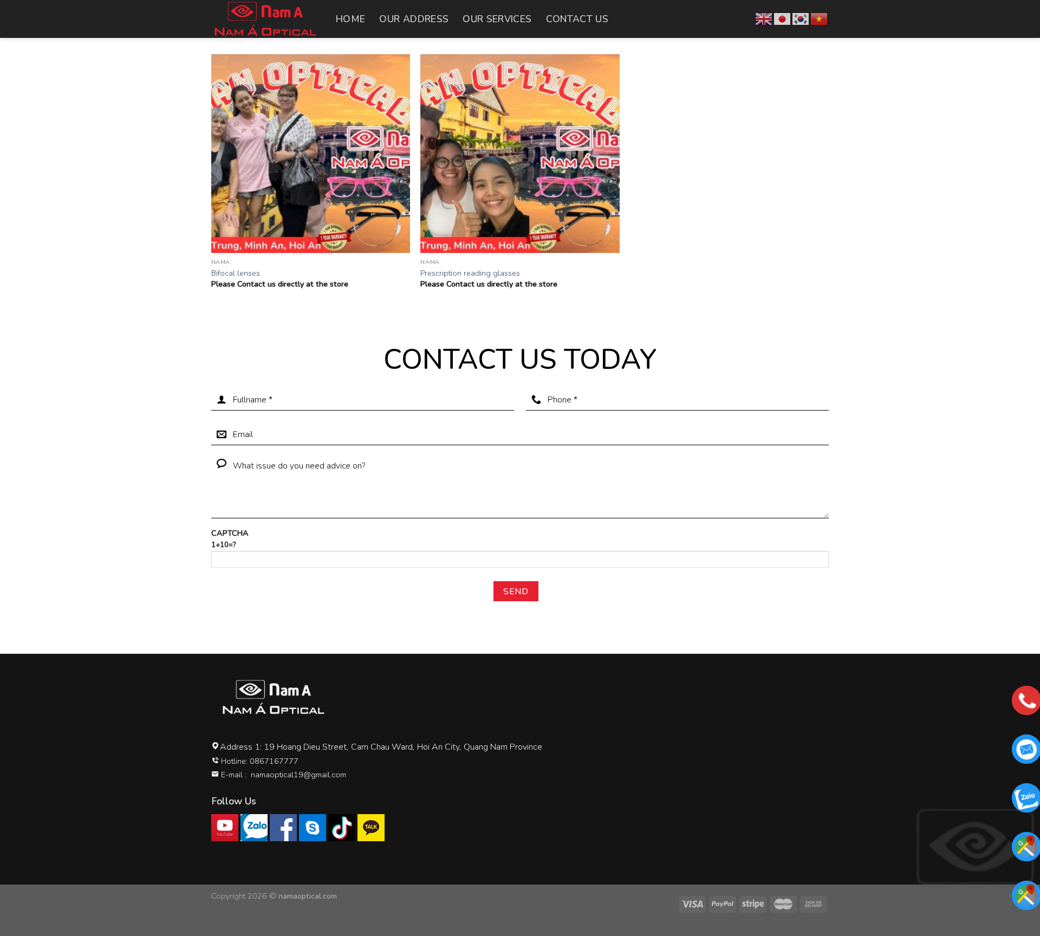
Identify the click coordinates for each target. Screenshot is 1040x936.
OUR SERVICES (497, 18)
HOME (350, 18)
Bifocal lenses (235, 273)
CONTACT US (577, 18)
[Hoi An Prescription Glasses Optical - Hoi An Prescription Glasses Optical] (265, 19)
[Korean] (801, 18)
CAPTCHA (230, 539)
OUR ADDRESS (413, 18)
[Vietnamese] (819, 18)
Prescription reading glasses (470, 273)
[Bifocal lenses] (310, 153)
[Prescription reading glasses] (519, 153)
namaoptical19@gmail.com (298, 774)
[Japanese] (783, 18)
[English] (764, 18)
